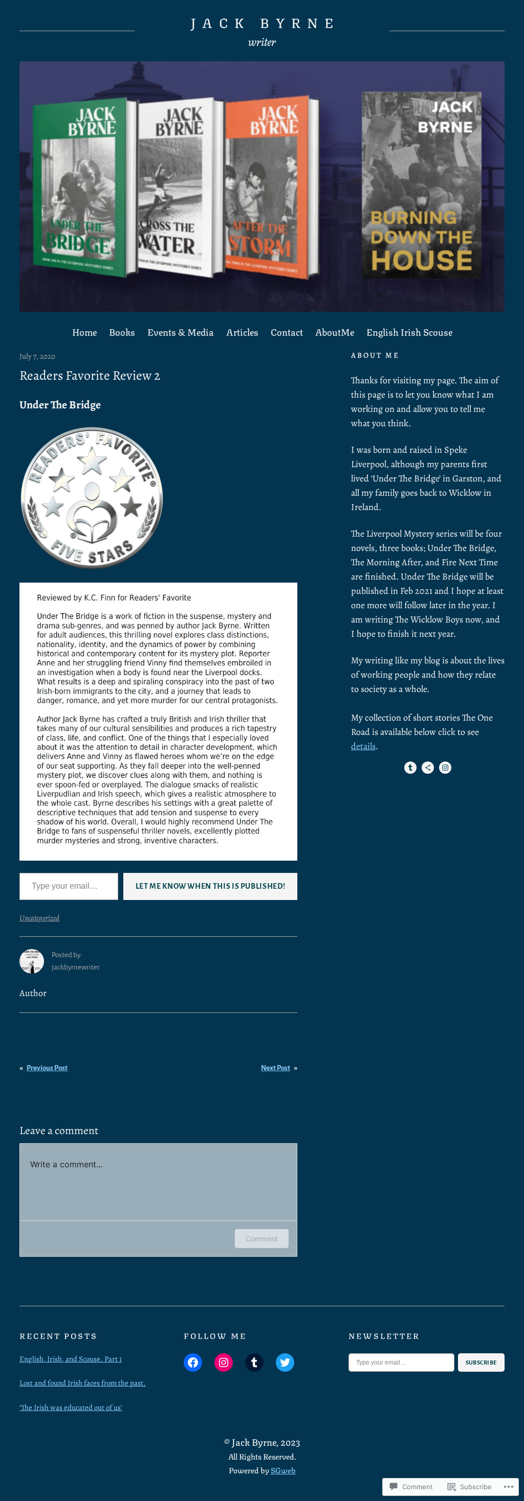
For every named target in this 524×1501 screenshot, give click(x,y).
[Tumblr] (410, 767)
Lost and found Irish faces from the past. (82, 1383)
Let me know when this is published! (210, 886)
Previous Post (47, 1068)
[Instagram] (445, 767)
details (363, 746)
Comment (262, 1238)
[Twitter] (285, 1362)
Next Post (275, 1068)
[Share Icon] (428, 767)
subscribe (481, 1362)
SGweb (283, 1470)
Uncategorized (39, 918)
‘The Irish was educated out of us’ (70, 1407)
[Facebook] (193, 1362)
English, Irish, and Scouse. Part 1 (70, 1359)
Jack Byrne (265, 21)
